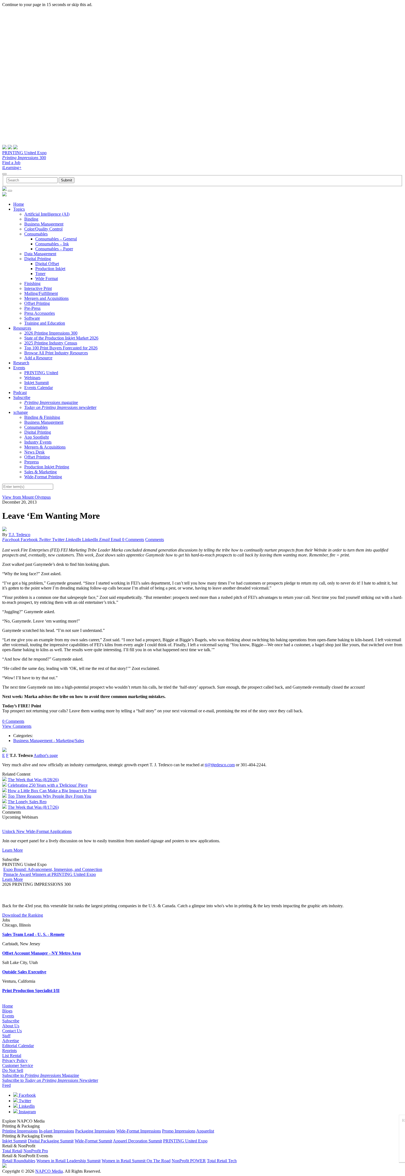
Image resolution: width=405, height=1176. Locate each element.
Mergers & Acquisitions (45, 447)
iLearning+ (11, 167)
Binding (31, 219)
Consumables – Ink (52, 243)
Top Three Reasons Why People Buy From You (49, 796)
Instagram (27, 1111)
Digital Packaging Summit (51, 1141)
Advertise (10, 1040)
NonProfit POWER (189, 1160)
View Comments (16, 726)
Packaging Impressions (95, 1131)
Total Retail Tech (222, 1160)
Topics (19, 209)
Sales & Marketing (40, 471)
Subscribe (21, 397)
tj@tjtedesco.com (220, 764)
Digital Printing (37, 258)
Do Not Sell (12, 1070)
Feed (6, 1085)
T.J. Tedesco (19, 534)
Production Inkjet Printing (46, 467)
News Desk (34, 452)
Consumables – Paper (54, 248)
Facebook (27, 1095)
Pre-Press (32, 308)
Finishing (32, 283)
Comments (154, 539)
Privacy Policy (15, 1060)
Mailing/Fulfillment (41, 293)
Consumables (36, 234)
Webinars (32, 377)
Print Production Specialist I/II (31, 990)
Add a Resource (38, 357)
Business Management (43, 224)
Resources (22, 328)
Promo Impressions (178, 1131)
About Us (10, 1025)
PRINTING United (41, 372)
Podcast (20, 392)
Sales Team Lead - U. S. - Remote (33, 934)
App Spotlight (36, 437)
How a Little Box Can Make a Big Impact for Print (52, 790)
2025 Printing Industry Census (50, 343)
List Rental (11, 1055)
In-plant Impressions (56, 1131)
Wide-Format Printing (43, 476)
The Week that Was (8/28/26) (33, 779)
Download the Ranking (22, 915)
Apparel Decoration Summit (137, 1141)
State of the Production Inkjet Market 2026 (61, 338)
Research (21, 362)
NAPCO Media (49, 1171)
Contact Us (12, 1030)
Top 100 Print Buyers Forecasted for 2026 (61, 348)
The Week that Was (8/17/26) (33, 807)
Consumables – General (56, 239)
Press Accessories (39, 313)
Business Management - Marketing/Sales (48, 740)
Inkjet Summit (36, 382)
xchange (20, 412)
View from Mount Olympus (26, 497)
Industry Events (38, 442)
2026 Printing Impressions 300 (50, 333)
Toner (40, 273)
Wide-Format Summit (93, 1141)
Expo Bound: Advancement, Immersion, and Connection (52, 869)
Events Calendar (38, 387)
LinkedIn (26, 1106)
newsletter (60, 407)
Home (18, 204)
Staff (6, 1035)
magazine (51, 402)
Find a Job (11, 162)
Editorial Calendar (18, 1045)
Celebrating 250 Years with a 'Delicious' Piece (48, 785)
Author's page (46, 755)
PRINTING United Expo (24, 152)
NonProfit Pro (35, 1150)
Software (32, 318)
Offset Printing (37, 303)
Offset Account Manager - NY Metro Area (41, 953)
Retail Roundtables (18, 1160)
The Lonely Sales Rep (27, 801)
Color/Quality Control (43, 229)
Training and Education (44, 323)
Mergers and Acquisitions (46, 298)
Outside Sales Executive (24, 971)
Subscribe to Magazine (40, 1075)
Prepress (31, 462)
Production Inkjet (50, 268)
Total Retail (12, 1150)
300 (24, 157)
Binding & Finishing (42, 417)
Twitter (24, 1100)
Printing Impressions (20, 1131)
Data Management (40, 253)
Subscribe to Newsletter (50, 1080)
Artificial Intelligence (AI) (46, 214)
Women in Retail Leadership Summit (68, 1160)
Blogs (7, 1011)
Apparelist (205, 1131)
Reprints (9, 1050)
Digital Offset (47, 263)
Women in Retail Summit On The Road (136, 1160)
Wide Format (46, 278)
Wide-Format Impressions (138, 1131)
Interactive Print (38, 288)
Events (19, 367)
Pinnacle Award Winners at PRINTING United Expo (49, 874)
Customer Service (17, 1065)
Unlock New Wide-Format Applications (37, 831)
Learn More (12, 850)
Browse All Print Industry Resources (56, 353)
